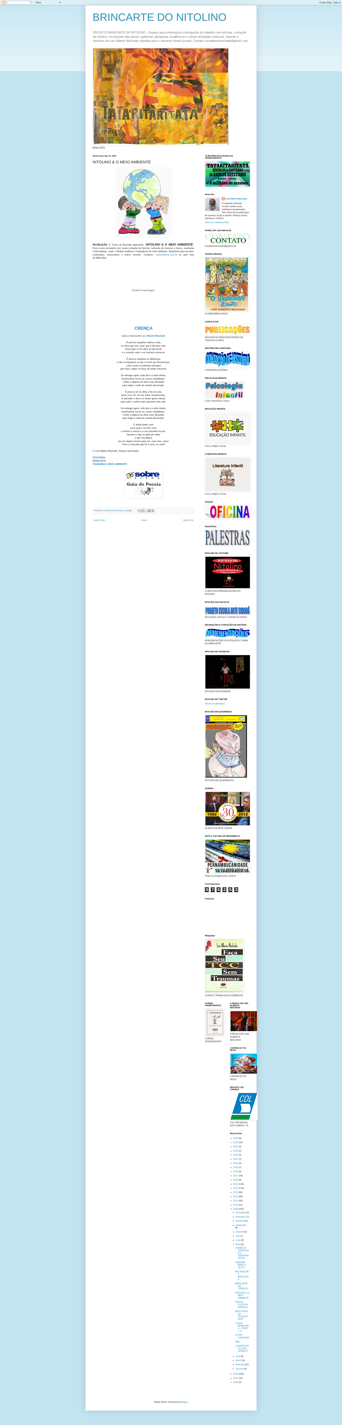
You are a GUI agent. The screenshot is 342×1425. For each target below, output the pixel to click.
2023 (236, 1151)
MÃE (237, 1341)
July (238, 1236)
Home (144, 520)
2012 (236, 1196)
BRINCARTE (99, 461)
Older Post (188, 520)
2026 (236, 1138)
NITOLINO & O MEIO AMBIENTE (242, 1295)
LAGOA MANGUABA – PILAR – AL (242, 1327)
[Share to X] (146, 510)
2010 (236, 1205)
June (238, 1240)
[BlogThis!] (142, 510)
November (241, 1217)
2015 (236, 1184)
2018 (236, 1171)
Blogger (184, 1402)
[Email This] (139, 510)
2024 (236, 1146)
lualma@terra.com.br (166, 254)
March (239, 1360)
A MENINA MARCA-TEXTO (240, 1265)
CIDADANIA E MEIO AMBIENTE (110, 464)
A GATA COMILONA (242, 1336)
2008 (236, 1374)
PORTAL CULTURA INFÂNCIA (241, 1304)
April (238, 1356)
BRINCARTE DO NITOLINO (160, 17)
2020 (236, 1163)
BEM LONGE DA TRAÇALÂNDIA (241, 1315)
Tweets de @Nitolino (215, 703)
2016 (236, 1180)
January (240, 1369)
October (240, 1221)
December (241, 1212)
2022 (236, 1155)
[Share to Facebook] (149, 510)
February (240, 1364)
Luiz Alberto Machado (153, 335)
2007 (236, 1378)
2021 (236, 1159)
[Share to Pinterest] (153, 510)
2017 (236, 1175)
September (241, 1225)
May (238, 1244)
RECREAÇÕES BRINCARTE (242, 1275)
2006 (236, 1382)
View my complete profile (217, 222)
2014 (236, 1188)
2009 (236, 1209)
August (239, 1232)
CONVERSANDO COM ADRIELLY (242, 1348)
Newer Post (99, 520)
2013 (236, 1192)
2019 (236, 1167)
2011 (236, 1200)
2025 (236, 1142)
